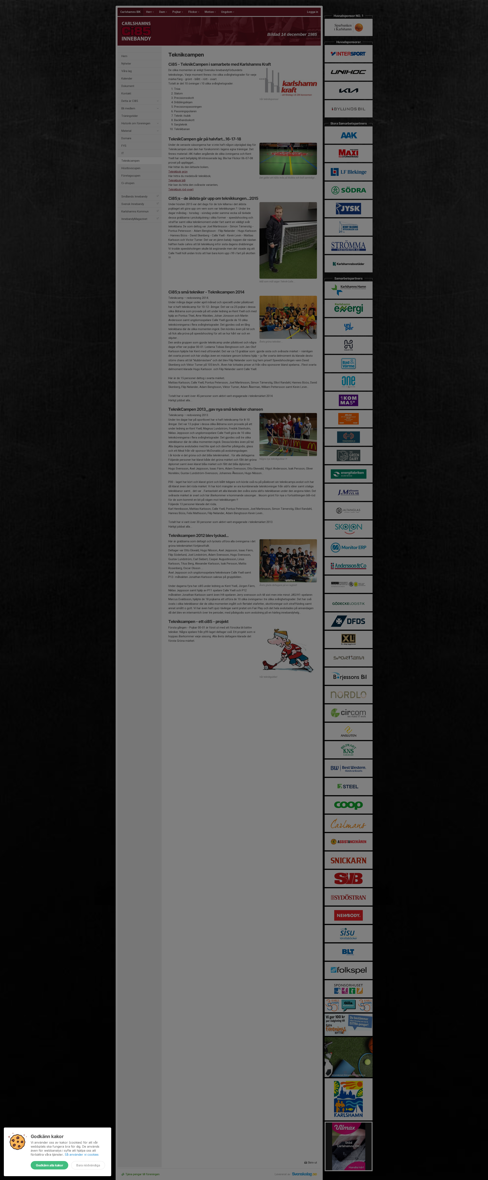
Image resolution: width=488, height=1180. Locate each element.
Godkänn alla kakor (49, 1165)
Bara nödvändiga (88, 1165)
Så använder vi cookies (82, 1154)
